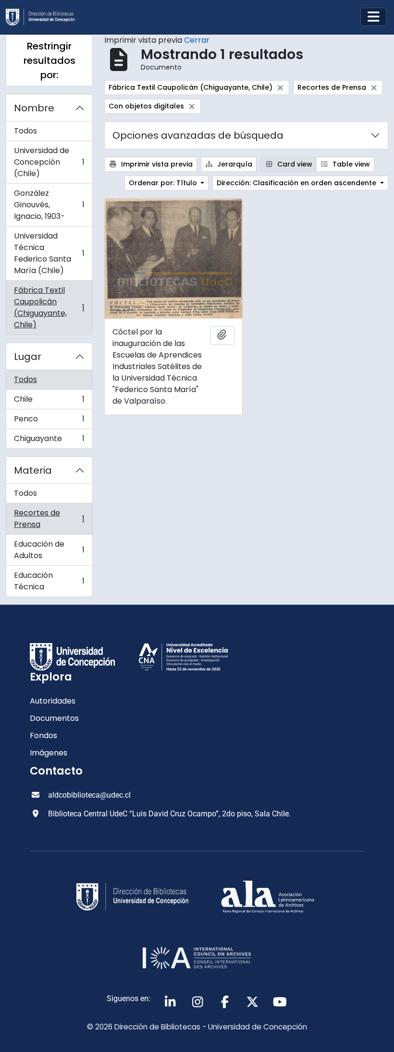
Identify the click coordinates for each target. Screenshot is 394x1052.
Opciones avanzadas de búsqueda (197, 135)
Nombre (34, 108)
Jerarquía (233, 164)
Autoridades (52, 700)
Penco (49, 421)
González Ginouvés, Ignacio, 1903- (49, 205)
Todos (25, 130)
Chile (49, 401)
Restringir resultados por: (49, 60)
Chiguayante (49, 440)
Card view (293, 164)
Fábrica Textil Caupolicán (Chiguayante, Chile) (49, 307)
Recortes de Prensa (49, 518)
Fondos (43, 735)
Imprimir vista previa (156, 164)
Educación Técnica (49, 581)
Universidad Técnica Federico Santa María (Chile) (49, 253)
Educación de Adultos (49, 549)
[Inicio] (44, 17)
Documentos (54, 718)
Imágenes (48, 752)
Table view (350, 164)
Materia (33, 470)
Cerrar (196, 40)
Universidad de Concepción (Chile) (49, 162)
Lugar (27, 356)
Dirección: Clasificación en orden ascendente (297, 183)
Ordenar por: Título (164, 183)
